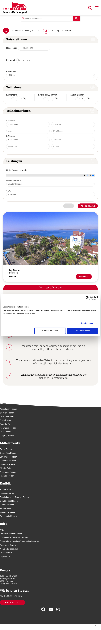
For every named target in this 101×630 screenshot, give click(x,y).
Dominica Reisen (7, 493)
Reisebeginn (11, 48)
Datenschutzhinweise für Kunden (14, 537)
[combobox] (47, 18)
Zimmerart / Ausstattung (13, 180)
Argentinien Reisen (8, 409)
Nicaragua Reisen (8, 472)
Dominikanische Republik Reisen (14, 497)
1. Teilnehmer (10, 121)
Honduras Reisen (7, 464)
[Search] (76, 18)
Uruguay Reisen (7, 435)
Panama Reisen (7, 476)
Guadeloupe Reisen (9, 501)
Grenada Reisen (7, 505)
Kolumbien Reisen (8, 428)
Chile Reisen (5, 420)
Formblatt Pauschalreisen (11, 534)
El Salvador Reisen (8, 457)
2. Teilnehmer (10, 136)
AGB (2, 530)
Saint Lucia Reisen (8, 516)
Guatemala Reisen (8, 461)
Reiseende (11, 60)
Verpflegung (9, 191)
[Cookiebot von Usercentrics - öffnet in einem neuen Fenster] (87, 298)
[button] (90, 9)
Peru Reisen (5, 432)
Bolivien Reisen (7, 413)
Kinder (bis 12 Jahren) (48, 95)
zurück (68, 206)
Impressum (5, 556)
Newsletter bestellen (9, 549)
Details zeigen (87, 323)
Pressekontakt (6, 553)
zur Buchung (88, 206)
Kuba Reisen (5, 509)
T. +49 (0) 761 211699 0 (12, 602)
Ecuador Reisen (7, 424)
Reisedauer (11, 71)
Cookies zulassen (82, 331)
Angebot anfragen (8, 545)
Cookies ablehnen (50, 331)
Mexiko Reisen (6, 468)
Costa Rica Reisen (8, 453)
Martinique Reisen (8, 512)
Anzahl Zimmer (77, 95)
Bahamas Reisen (7, 490)
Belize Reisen (6, 449)
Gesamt (12, 276)
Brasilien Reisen (7, 416)
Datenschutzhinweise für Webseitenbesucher (20, 541)
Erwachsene (11, 95)
